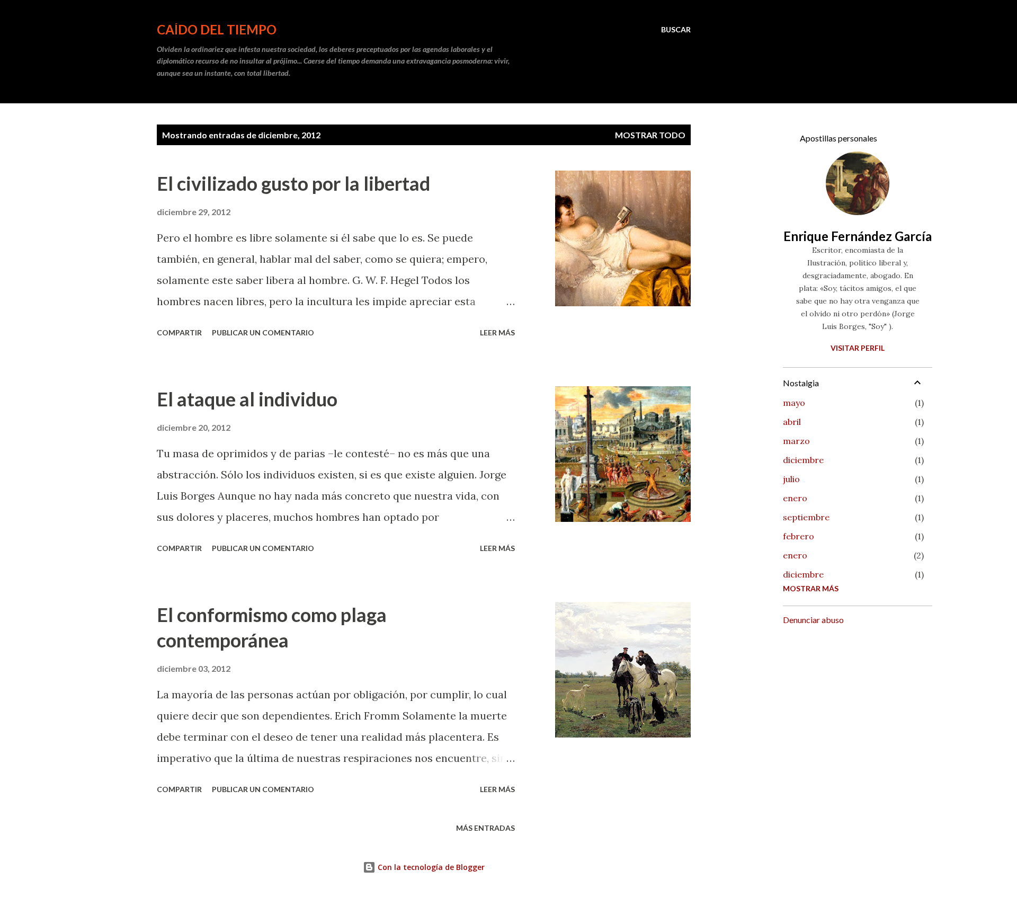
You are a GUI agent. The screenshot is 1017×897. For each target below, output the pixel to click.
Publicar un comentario (263, 332)
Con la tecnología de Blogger (430, 867)
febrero (798, 536)
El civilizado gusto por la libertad (293, 183)
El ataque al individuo (247, 399)
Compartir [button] (179, 332)
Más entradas (485, 827)
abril (792, 421)
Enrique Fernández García (857, 236)
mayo (794, 402)
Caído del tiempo (216, 29)
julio (791, 479)
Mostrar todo (650, 135)
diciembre (803, 460)
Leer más (497, 332)
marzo (796, 441)
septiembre (806, 517)
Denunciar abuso (813, 620)
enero (795, 498)
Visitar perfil (858, 347)
